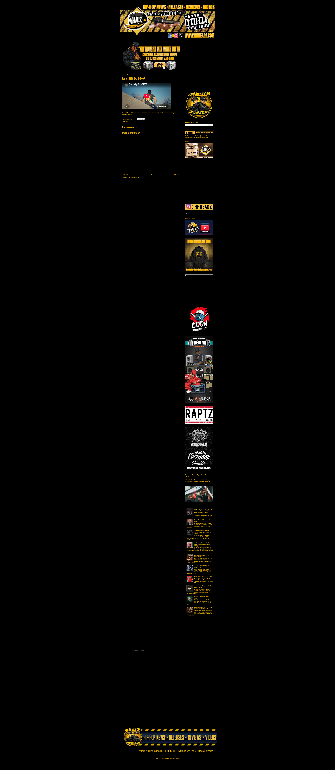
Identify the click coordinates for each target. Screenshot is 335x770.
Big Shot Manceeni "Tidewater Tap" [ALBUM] (202, 520)
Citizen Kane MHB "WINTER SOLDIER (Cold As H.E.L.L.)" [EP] (202, 566)
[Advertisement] (227, 52)
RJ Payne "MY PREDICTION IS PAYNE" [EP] (203, 577)
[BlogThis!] (139, 119)
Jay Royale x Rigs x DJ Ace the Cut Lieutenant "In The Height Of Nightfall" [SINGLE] (202, 532)
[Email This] (137, 119)
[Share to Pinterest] (144, 119)
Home (151, 174)
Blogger (177, 759)
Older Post (176, 174)
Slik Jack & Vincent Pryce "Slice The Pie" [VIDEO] (197, 476)
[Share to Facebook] (142, 119)
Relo (127, 121)
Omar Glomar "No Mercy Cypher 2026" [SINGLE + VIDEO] (202, 586)
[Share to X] (141, 119)
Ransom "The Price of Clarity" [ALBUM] (203, 509)
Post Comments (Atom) (134, 177)
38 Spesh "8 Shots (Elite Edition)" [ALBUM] (201, 597)
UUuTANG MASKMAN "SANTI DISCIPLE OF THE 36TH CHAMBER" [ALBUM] (203, 608)
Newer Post (125, 174)
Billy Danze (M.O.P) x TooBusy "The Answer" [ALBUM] (201, 555)
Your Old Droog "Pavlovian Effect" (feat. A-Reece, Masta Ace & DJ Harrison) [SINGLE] (203, 544)
